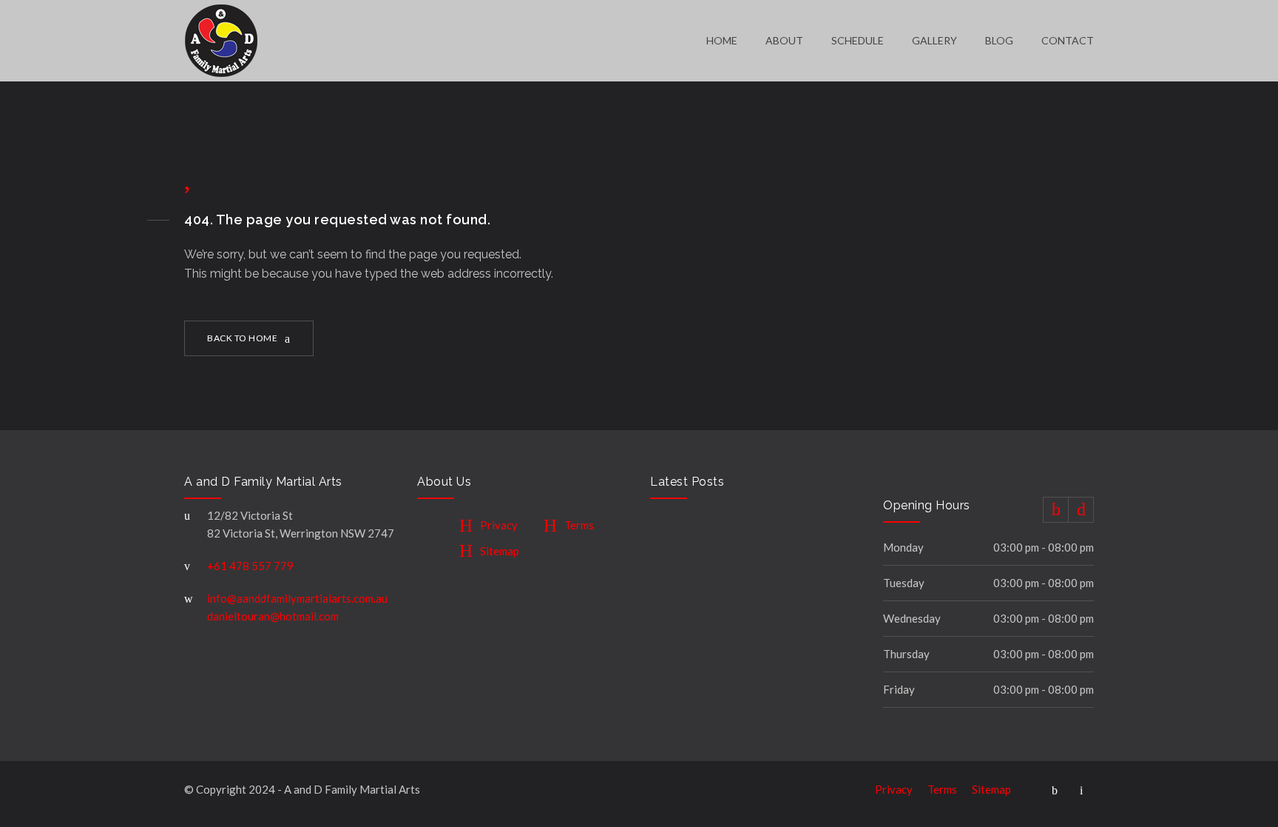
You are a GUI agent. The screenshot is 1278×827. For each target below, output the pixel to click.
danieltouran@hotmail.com (273, 616)
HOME (721, 40)
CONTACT (1067, 40)
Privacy (499, 525)
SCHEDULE (857, 40)
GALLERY (934, 40)
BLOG (999, 40)
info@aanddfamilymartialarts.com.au (297, 598)
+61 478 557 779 (250, 565)
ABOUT (784, 40)
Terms (579, 525)
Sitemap (499, 551)
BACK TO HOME (242, 338)
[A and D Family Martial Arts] (445, 41)
